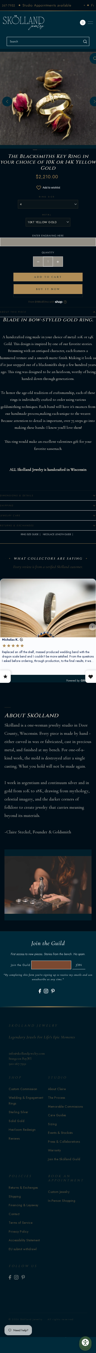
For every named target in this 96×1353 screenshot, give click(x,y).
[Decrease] (38, 261)
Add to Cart (48, 277)
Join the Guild (20, 965)
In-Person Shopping (61, 1200)
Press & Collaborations (64, 1141)
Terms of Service (20, 1222)
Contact (14, 1214)
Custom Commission (23, 1089)
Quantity (48, 252)
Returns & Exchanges (23, 1187)
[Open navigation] (90, 22)
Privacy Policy (18, 1231)
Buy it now (48, 289)
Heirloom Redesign (22, 1129)
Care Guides (57, 1115)
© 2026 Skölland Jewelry (26, 1319)
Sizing (52, 1124)
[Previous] (7, 101)
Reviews (14, 1138)
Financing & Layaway (23, 1205)
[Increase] (58, 261)
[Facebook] (40, 991)
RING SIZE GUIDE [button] (30, 534)
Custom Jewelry (58, 1192)
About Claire (57, 1089)
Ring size (47, 196)
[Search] (85, 41)
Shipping (15, 1196)
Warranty (54, 1150)
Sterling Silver (18, 1112)
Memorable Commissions (65, 1106)
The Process (56, 1097)
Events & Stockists (60, 1132)
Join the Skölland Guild (64, 1159)
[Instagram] (46, 991)
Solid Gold (16, 1121)
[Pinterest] (53, 991)
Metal (46, 214)
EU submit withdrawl (23, 1249)
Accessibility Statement (24, 1240)
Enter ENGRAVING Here (48, 235)
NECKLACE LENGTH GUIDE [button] (57, 534)
